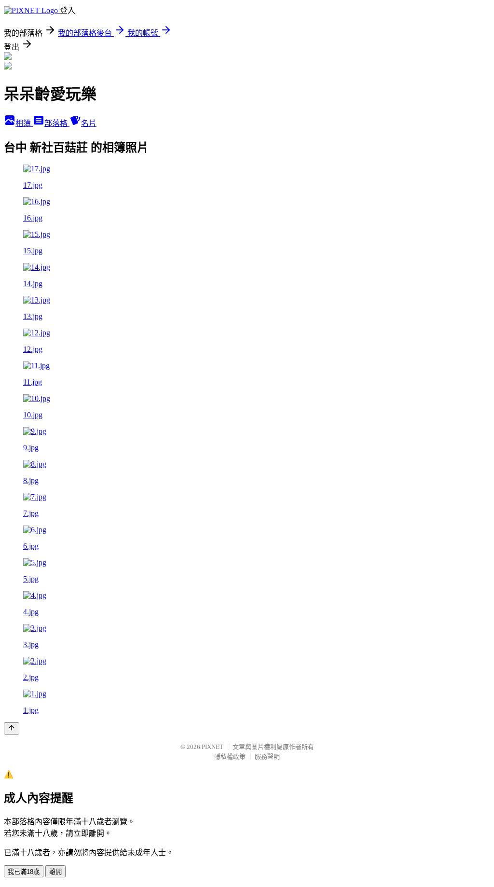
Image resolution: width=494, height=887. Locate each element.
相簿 (24, 123)
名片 (88, 123)
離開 (55, 871)
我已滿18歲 (24, 871)
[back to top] (11, 728)
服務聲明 (267, 756)
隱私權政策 (230, 756)
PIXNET (212, 746)
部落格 (56, 123)
